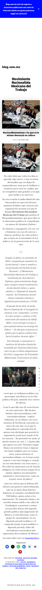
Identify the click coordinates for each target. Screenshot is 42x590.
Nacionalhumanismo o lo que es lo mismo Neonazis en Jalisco (21, 134)
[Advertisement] (21, 40)
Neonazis (35, 566)
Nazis (28, 566)
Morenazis (31, 562)
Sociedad (20, 560)
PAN (16, 568)
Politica (26, 558)
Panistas (22, 568)
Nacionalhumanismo (17, 566)
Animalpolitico (32, 538)
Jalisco (23, 562)
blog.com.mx (11, 67)
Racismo (34, 558)
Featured (18, 558)
